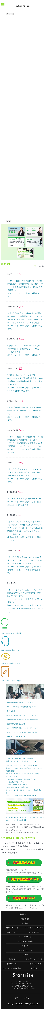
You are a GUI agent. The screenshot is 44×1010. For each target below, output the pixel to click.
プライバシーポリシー (23, 998)
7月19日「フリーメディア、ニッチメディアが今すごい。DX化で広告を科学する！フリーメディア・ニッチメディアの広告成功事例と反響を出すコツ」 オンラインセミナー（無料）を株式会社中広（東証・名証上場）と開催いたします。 (25, 531)
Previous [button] (10, 14)
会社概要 (12, 959)
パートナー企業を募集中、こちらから (19, 702)
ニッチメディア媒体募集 (12, 968)
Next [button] (8, 221)
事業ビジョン (12, 932)
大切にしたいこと (12, 928)
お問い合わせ (12, 964)
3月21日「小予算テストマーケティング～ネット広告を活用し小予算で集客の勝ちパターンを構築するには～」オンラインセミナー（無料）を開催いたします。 (25, 475)
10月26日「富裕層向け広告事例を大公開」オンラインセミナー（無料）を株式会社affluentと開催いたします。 (25, 502)
